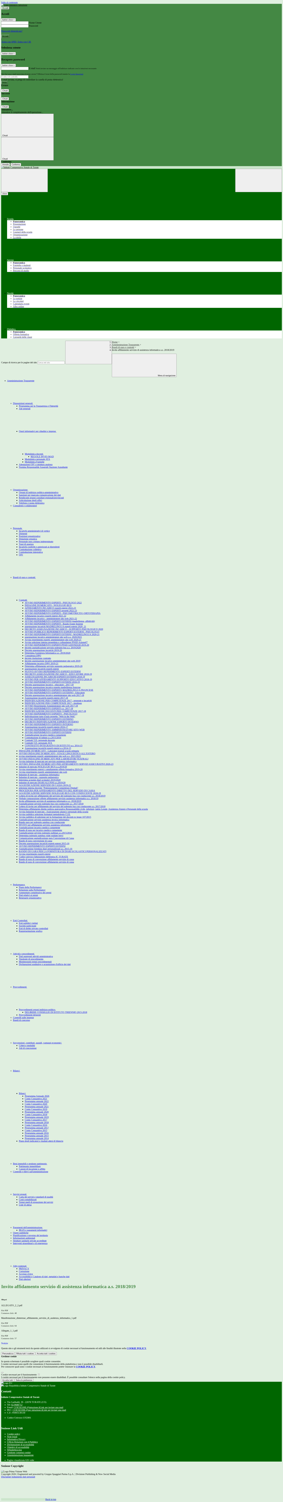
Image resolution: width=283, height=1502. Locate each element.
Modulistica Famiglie (34, 462)
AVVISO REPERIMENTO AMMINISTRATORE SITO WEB (55, 729)
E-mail (32, 68)
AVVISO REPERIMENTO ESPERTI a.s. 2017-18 (49, 708)
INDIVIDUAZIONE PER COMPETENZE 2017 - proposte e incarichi (58, 700)
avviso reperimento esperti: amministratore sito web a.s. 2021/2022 (50, 756)
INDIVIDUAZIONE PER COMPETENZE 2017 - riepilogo (53, 703)
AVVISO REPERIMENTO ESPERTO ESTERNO (49, 719)
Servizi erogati (20, 1194)
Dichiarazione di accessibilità (20, 1444)
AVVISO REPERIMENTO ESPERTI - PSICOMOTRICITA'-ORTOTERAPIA (63, 613)
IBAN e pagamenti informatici (33, 1230)
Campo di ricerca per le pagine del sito (19, 362)
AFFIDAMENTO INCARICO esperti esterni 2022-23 (50, 608)
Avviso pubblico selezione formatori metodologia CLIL (44, 814)
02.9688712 (16, 1405)
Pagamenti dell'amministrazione (28, 1227)
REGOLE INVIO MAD (42, 456)
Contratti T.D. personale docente (40, 740)
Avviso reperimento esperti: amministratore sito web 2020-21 (53, 639)
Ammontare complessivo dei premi (35, 892)
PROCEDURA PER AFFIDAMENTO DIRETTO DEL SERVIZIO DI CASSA (57, 790)
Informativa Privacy (16, 1439)
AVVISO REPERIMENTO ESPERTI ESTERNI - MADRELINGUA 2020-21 (62, 634)
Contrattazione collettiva (30, 549)
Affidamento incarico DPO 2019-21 (41, 663)
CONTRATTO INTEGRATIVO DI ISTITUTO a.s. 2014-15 (53, 745)
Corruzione (24, 1271)
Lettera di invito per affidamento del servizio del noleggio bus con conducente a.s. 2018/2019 (62, 796)
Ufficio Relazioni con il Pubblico (22, 1442)
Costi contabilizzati (28, 1199)
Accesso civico (26, 1274)
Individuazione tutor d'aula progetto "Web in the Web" (50, 716)
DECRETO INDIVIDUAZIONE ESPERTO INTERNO (52, 721)
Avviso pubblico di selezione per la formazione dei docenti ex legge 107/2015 (55, 817)
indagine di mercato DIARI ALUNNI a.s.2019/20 (42, 782)
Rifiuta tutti (25, 1353)
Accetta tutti (46, 1353)
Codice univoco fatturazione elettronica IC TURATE (43, 856)
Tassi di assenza (26, 544)
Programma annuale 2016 (37, 1133)
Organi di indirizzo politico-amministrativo (38, 492)
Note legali (12, 1436)
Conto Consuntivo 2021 (36, 1098)
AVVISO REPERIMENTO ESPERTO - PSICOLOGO (51, 714)
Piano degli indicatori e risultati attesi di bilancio (41, 1141)
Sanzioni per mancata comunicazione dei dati (40, 495)
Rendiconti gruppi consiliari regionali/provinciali (41, 497)
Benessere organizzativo (30, 898)
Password (33, 26)
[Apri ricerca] (258, 180)
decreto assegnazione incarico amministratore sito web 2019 (52, 661)
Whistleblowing (14, 1450)
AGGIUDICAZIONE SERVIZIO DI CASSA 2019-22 (45, 785)
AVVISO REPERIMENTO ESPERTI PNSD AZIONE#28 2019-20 (57, 645)
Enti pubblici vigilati (28, 923)
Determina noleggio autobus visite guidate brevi (41, 835)
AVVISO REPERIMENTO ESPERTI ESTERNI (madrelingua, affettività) (60, 621)
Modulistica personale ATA (37, 459)
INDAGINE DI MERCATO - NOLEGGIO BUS (48, 605)
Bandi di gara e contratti (123, 347)
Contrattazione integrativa (31, 552)
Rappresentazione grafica (30, 931)
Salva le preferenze (24, 1380)
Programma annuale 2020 (37, 1112)
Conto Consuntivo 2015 (36, 1130)
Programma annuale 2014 (37, 1138)
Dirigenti (23, 533)
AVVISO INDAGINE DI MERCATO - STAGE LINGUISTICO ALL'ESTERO (57, 753)
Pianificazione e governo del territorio (30, 1235)
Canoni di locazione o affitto (32, 1169)
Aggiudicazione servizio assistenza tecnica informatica (44, 819)
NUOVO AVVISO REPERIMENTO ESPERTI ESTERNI (53, 671)
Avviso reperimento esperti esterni (34, 854)
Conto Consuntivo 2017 (36, 1120)
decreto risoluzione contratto (38, 658)
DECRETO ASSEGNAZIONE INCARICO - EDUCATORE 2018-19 (58, 674)
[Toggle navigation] (24, 180)
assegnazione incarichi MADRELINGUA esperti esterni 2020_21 (55, 626)
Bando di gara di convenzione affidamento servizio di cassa (46, 859)
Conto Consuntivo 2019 (36, 1109)
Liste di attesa (25, 1205)
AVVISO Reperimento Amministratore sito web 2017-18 (51, 706)
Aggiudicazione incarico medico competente (45, 735)
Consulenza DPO (33, 655)
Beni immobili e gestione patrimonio (30, 1163)
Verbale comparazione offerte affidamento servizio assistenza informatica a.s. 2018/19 (58, 798)
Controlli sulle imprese (23, 1017)
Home (115, 342)
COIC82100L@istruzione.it (38, 1407)
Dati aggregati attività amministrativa (36, 956)
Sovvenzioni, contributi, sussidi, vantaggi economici (37, 1043)
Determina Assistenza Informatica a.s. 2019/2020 (47, 653)
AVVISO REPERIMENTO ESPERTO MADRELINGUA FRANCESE (59, 690)
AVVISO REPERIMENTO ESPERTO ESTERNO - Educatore (55, 692)
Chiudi (5, 91)
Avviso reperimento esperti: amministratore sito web (43, 772)
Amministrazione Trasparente (126, 344)
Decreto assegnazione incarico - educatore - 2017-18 (49, 684)
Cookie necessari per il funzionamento (19, 1374)
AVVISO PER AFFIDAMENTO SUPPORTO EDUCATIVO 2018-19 (58, 679)
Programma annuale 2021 (37, 1106)
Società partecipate (27, 926)
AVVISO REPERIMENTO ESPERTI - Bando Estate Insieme (54, 624)
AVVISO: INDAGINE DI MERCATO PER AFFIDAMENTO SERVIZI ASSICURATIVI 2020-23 (66, 764)
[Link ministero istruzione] (14, 5)
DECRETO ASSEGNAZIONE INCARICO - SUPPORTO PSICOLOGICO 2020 (64, 629)
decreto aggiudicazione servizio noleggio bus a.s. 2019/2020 (53, 647)
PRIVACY (24, 1268)
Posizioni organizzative (29, 536)
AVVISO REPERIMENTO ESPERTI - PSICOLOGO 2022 (53, 602)
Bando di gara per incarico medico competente (40, 830)
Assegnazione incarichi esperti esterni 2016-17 (46, 727)
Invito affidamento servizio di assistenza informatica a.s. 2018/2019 (50, 801)
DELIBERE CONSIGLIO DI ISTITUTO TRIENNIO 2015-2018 (56, 1012)
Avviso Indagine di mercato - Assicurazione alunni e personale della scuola (53, 811)
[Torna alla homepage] (141, 167)
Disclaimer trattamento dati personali (18, 1477)
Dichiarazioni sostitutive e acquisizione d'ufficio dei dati (45, 964)
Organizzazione (20, 490)
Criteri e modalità (27, 1045)
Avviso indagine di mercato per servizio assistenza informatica (47, 761)
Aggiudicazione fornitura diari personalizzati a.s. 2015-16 (45, 849)
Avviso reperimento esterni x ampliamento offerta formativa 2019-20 (51, 769)
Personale (18, 528)
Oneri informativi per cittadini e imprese (37, 431)
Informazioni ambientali (24, 1238)
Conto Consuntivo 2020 (36, 1104)
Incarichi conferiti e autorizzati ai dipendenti (39, 547)
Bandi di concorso (21, 1020)
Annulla (5, 164)
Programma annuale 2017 (37, 1128)
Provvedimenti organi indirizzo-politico (37, 1009)
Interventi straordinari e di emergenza (30, 1243)
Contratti (23, 600)
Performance (19, 884)
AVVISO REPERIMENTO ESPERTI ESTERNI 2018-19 (52, 682)
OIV (21, 554)
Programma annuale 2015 (37, 1135)
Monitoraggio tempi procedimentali (35, 961)
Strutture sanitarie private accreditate (30, 1240)
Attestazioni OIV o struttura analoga (35, 464)
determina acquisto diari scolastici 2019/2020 (40, 780)
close (4, 194)
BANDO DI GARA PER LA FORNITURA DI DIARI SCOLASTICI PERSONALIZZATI (62, 851)
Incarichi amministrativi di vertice (34, 531)
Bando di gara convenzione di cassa (35, 841)
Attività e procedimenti (24, 953)
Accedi (5, 8)
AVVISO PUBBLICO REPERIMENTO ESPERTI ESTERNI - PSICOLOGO (62, 632)
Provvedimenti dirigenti (30, 1015)
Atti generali (24, 408)
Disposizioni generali (23, 403)
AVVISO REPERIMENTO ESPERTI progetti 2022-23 (51, 610)
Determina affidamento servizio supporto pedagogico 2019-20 (53, 666)
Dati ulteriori (25, 1279)
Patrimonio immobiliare (30, 1166)
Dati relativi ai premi (28, 895)
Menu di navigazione (166, 375)
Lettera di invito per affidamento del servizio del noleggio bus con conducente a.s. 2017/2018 (62, 806)
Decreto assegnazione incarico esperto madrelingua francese (52, 687)
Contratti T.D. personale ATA (38, 743)
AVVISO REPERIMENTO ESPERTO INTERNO (49, 724)
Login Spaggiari (76, 74)
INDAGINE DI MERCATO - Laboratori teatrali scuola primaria (49, 751)
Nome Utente (35, 22)
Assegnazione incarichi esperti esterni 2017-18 (46, 698)
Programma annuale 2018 (37, 1122)
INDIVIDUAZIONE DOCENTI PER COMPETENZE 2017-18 (55, 711)
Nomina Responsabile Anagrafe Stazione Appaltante (43, 467)
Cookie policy (13, 1434)
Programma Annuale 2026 (37, 1096)
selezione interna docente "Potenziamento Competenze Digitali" (48, 788)
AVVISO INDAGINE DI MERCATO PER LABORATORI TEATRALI (53, 759)
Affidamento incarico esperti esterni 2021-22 (45, 616)
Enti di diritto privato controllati (33, 928)
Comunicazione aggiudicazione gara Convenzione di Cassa (46, 838)
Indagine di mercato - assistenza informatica (39, 774)
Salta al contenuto (9, 2)
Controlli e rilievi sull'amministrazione (30, 1171)
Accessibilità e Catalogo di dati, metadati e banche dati (44, 1276)
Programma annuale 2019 (37, 1117)
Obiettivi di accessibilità (18, 1447)
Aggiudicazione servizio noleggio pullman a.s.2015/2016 (45, 833)
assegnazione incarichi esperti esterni (42, 669)
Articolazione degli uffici (30, 500)
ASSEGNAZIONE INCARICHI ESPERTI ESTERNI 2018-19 (55, 677)
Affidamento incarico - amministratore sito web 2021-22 (51, 618)
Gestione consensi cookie (19, 1452)
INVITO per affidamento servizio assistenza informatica (45, 825)
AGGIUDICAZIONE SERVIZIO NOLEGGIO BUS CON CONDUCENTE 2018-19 (60, 793)
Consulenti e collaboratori (25, 505)
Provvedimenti (20, 987)
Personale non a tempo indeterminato (36, 541)
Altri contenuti (20, 1266)
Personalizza (7, 1353)
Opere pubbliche (20, 1233)
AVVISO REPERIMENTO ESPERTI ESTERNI (48, 732)
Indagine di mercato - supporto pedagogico (39, 777)
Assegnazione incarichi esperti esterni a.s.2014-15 (48, 748)
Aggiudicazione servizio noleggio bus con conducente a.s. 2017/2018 (51, 804)
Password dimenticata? (11, 31)
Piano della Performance (30, 887)
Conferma (16, 164)
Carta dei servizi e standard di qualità (36, 1197)
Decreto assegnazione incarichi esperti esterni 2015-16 (44, 843)
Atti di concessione (28, 1048)
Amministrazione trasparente (20, 1455)
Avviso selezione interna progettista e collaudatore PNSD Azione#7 (56, 642)
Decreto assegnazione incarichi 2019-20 (43, 650)
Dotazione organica (28, 539)
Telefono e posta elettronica (31, 503)
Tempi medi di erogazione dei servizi (36, 1202)
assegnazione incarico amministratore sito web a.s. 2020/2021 (53, 637)
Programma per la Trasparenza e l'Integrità (38, 406)
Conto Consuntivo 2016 (36, 1125)
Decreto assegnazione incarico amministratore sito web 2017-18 (54, 695)
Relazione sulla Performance (32, 890)
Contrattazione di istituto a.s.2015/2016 (43, 737)
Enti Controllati (20, 920)
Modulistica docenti (34, 454)
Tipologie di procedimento (31, 959)
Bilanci (16, 1070)
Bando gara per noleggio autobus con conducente (42, 822)
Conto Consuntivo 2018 (36, 1114)
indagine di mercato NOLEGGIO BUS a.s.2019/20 (43, 766)
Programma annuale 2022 (37, 1101)
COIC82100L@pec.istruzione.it (39, 1410)
